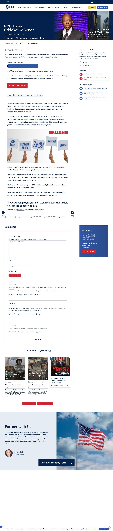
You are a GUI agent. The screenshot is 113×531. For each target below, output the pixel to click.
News (19, 7)
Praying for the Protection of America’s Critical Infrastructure (94, 93)
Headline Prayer (9, 43)
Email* (10, 264)
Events (49, 7)
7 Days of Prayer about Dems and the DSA (95, 88)
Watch (36, 7)
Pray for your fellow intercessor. (25, 94)
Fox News (20, 209)
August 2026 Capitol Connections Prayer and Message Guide (95, 98)
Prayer (24, 7)
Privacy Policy (81, 529)
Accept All (104, 529)
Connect (57, 7)
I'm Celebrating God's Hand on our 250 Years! (95, 78)
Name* (10, 258)
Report (39, 294)
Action (29, 7)
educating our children (46, 122)
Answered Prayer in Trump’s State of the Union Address (58, 381)
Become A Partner (89, 251)
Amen (12, 294)
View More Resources (45, 403)
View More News (29, 403)
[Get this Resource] (60, 366)
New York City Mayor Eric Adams (30, 76)
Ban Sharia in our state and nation (93, 74)
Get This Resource (57, 385)
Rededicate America (76, 7)
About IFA (65, 7)
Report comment (28, 294)
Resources (41, 7)
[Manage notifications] (109, 527)
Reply (20, 294)
